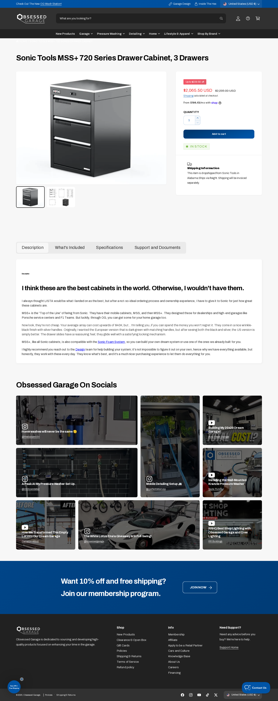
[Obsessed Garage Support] (248, 18)
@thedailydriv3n (31, 436)
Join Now (198, 587)
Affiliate (172, 639)
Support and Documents (157, 247)
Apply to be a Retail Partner (185, 645)
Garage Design (182, 3)
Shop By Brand (207, 33)
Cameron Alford (30, 541)
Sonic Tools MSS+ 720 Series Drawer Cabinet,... (62, 41)
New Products (126, 634)
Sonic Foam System (111, 341)
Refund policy (125, 667)
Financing (174, 672)
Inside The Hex (207, 3)
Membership (176, 634)
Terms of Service (128, 661)
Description (32, 247)
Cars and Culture (178, 650)
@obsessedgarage (94, 541)
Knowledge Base (179, 656)
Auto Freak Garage (218, 436)
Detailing (135, 33)
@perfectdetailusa (156, 489)
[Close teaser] (22, 679)
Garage (84, 33)
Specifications (109, 247)
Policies (122, 650)
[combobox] (141, 18)
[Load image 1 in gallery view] (30, 197)
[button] (258, 18)
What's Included (70, 247)
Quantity (191, 112)
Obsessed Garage (31, 695)
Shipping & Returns (129, 656)
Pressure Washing (109, 33)
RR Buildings (215, 541)
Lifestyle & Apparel (177, 33)
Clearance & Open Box (131, 639)
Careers (173, 667)
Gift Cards (123, 645)
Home (153, 33)
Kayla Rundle (215, 489)
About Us (174, 661)
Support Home (229, 647)
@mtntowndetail (31, 489)
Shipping (188, 95)
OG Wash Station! (51, 3)
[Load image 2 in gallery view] (61, 197)
